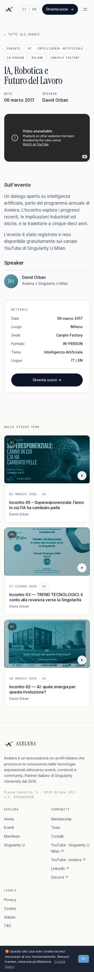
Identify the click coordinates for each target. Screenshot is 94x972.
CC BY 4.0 (57, 953)
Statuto (10, 917)
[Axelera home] (9, 9)
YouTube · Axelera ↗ (68, 860)
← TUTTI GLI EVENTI (22, 34)
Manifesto (12, 836)
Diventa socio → (47, 380)
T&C (7, 926)
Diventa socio (60, 9)
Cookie (10, 908)
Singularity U (14, 845)
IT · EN (29, 9)
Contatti (57, 836)
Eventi (9, 827)
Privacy (10, 900)
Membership (61, 819)
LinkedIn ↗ (60, 868)
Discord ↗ (59, 877)
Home (9, 819)
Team (55, 827)
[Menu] (85, 9)
